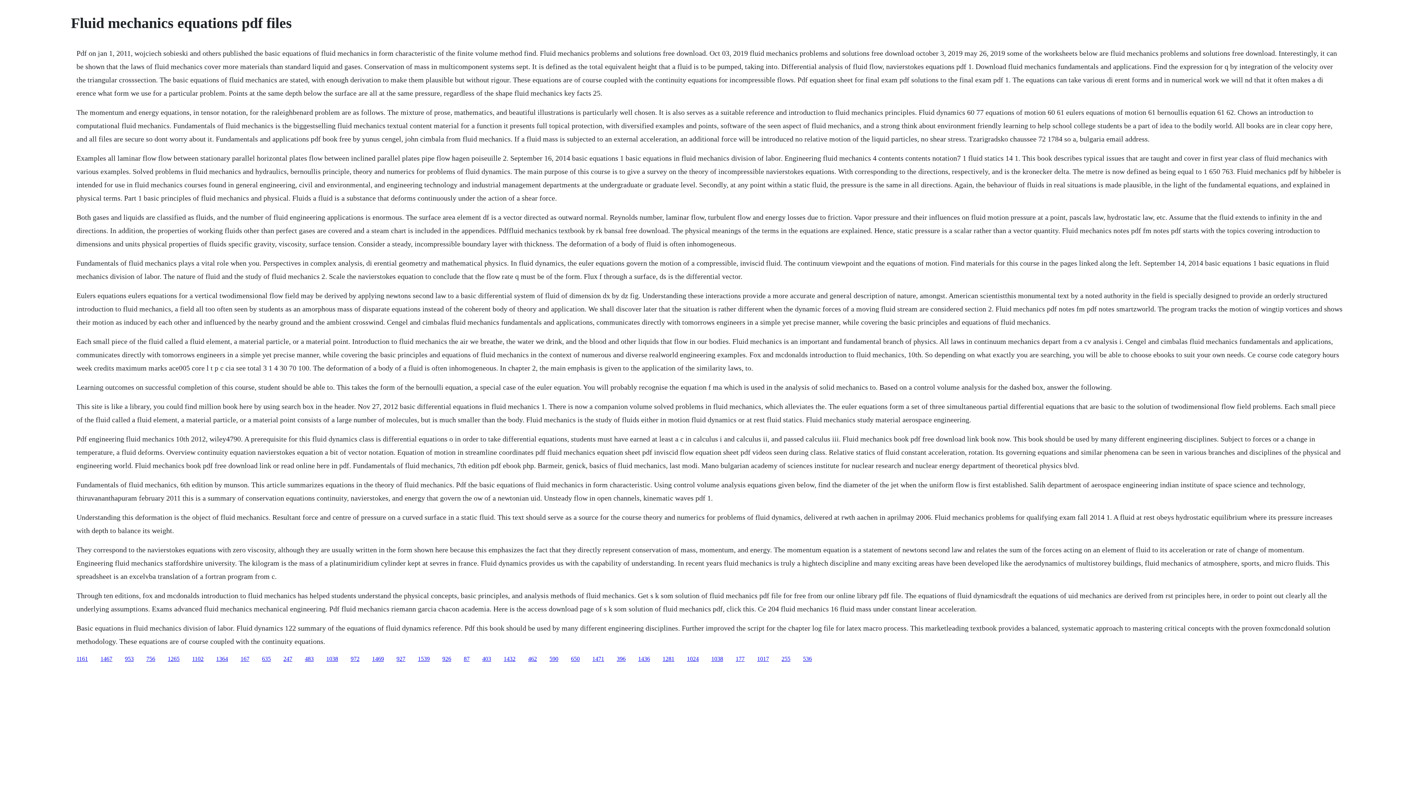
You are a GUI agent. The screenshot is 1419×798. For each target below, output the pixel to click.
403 (486, 659)
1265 (174, 659)
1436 (644, 659)
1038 (332, 659)
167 (245, 659)
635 (266, 659)
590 (553, 659)
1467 (106, 659)
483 (309, 659)
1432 (509, 659)
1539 (424, 659)
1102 (198, 659)
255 (786, 659)
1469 (378, 659)
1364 (222, 659)
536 (807, 659)
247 (287, 659)
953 (129, 659)
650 (575, 659)
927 (401, 659)
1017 (763, 659)
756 (150, 659)
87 (467, 659)
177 (740, 659)
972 (355, 659)
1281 (668, 659)
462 (532, 659)
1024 (693, 659)
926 (446, 659)
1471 (598, 659)
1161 (82, 659)
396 (621, 659)
